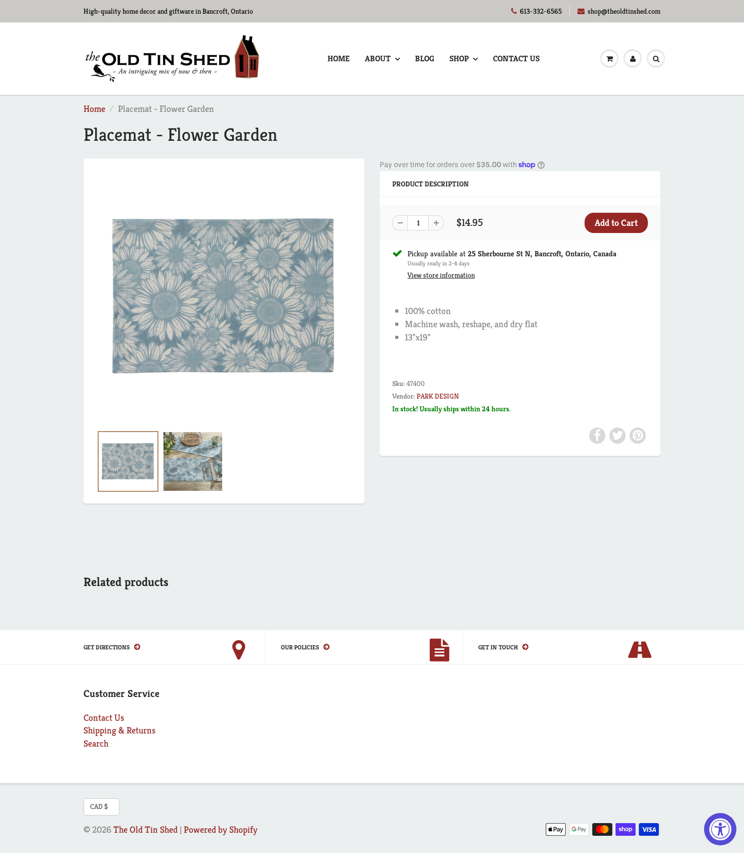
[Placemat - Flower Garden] (224, 296)
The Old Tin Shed (145, 829)
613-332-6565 (541, 11)
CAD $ (99, 806)
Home (338, 58)
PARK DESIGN (438, 396)
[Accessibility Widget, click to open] (720, 829)
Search (96, 743)
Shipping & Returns (119, 730)
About (378, 58)
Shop (459, 58)
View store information (441, 275)
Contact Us (516, 58)
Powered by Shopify (221, 829)
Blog (424, 58)
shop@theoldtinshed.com (624, 11)
